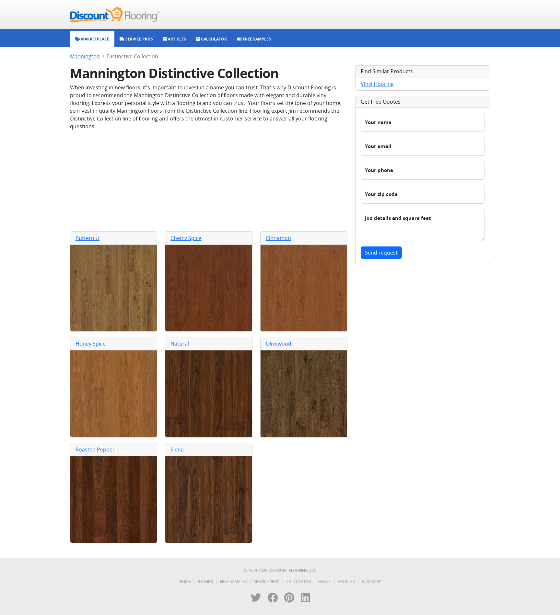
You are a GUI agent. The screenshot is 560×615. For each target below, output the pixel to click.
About (324, 581)
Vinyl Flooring (377, 83)
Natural (179, 343)
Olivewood (278, 343)
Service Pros (266, 581)
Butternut (87, 238)
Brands (205, 581)
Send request (381, 252)
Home (185, 581)
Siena (177, 449)
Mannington (85, 56)
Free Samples (233, 581)
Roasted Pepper (95, 449)
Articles (346, 581)
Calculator (298, 581)
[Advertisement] (208, 180)
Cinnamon (278, 238)
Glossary (371, 581)
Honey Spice (91, 343)
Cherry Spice (185, 238)
